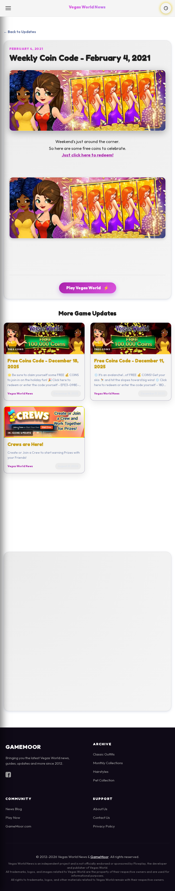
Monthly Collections (108, 763)
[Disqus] (87, 630)
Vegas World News (87, 7)
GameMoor (99, 857)
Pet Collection (103, 780)
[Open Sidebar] (9, 8)
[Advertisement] (87, 512)
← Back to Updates (20, 32)
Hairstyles (100, 771)
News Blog (13, 809)
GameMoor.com (18, 826)
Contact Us (101, 817)
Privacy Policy (104, 826)
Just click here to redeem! (87, 155)
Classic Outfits (104, 754)
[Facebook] (8, 775)
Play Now (12, 817)
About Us (100, 809)
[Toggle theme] (165, 8)
